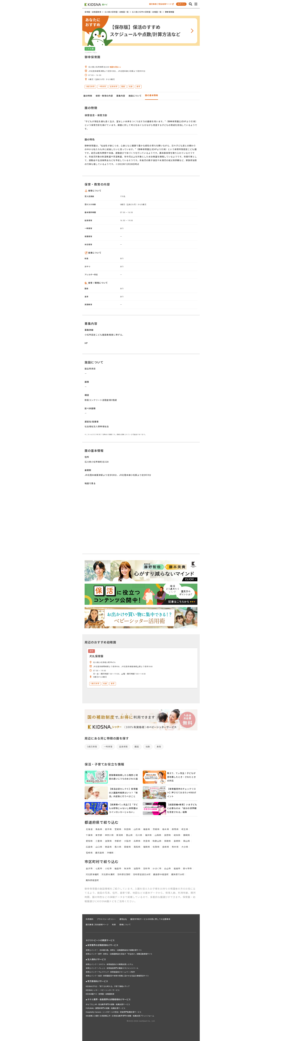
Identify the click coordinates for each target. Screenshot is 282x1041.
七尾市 (98, 868)
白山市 (167, 868)
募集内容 (120, 96)
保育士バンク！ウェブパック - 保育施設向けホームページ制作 (110, 972)
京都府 (118, 841)
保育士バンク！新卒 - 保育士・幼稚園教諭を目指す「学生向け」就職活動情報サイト (119, 954)
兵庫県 (137, 841)
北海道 (89, 829)
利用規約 (89, 919)
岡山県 (186, 841)
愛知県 (89, 841)
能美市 (177, 868)
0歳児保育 (92, 746)
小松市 (108, 868)
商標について (125, 925)
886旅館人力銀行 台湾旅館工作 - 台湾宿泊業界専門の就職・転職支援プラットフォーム (120, 1016)
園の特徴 (87, 96)
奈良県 (146, 841)
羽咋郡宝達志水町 (142, 874)
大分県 (184, 847)
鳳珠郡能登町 (92, 880)
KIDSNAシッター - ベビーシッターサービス (103, 990)
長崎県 (165, 847)
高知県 (137, 847)
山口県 (98, 847)
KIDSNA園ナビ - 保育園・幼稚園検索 (100, 994)
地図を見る (114, 67)
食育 (159, 746)
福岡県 (146, 847)
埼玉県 (184, 829)
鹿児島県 (99, 853)
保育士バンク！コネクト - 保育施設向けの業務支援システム (109, 964)
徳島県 (108, 847)
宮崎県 (89, 853)
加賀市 (137, 868)
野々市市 (187, 868)
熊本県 (175, 847)
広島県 (89, 847)
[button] (190, 4)
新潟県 (119, 835)
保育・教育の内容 (104, 96)
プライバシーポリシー (106, 919)
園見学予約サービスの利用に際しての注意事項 (150, 919)
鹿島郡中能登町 (161, 874)
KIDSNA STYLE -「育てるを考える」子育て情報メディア (108, 986)
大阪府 (127, 841)
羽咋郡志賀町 (124, 874)
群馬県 (175, 829)
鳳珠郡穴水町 (177, 874)
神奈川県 (109, 835)
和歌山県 (157, 841)
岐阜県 (177, 835)
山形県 (137, 829)
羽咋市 (146, 868)
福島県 (146, 829)
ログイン (181, 4)
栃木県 (165, 829)
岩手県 (108, 829)
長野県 (167, 835)
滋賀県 (108, 841)
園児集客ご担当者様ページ (160, 4)
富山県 (129, 835)
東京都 (98, 835)
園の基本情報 (151, 95)
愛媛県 (127, 847)
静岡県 (186, 835)
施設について (135, 96)
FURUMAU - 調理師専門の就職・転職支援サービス (105, 1008)
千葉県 (89, 835)
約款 (114, 925)
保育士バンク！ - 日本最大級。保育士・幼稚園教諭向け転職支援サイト (114, 950)
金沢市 (89, 868)
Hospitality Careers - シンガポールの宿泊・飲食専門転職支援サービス (113, 1012)
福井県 (148, 835)
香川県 (118, 847)
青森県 (98, 829)
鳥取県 (167, 841)
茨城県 (156, 829)
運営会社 (123, 919)
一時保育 (108, 746)
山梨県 (158, 835)
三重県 (98, 841)
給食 (148, 746)
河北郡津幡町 (92, 874)
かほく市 (157, 868)
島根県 (177, 841)
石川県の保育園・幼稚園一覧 (117, 12)
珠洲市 (127, 868)
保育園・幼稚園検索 (93, 12)
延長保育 (123, 746)
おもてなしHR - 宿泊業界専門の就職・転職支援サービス (108, 1004)
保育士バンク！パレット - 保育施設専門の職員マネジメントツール (112, 968)
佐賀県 (156, 847)
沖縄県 (110, 853)
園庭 (137, 746)
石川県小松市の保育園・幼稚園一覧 (147, 12)
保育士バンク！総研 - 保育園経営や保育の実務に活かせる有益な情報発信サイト (117, 976)
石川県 (139, 835)
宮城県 (118, 829)
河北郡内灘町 (108, 874)
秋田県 (127, 829)
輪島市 (118, 868)
